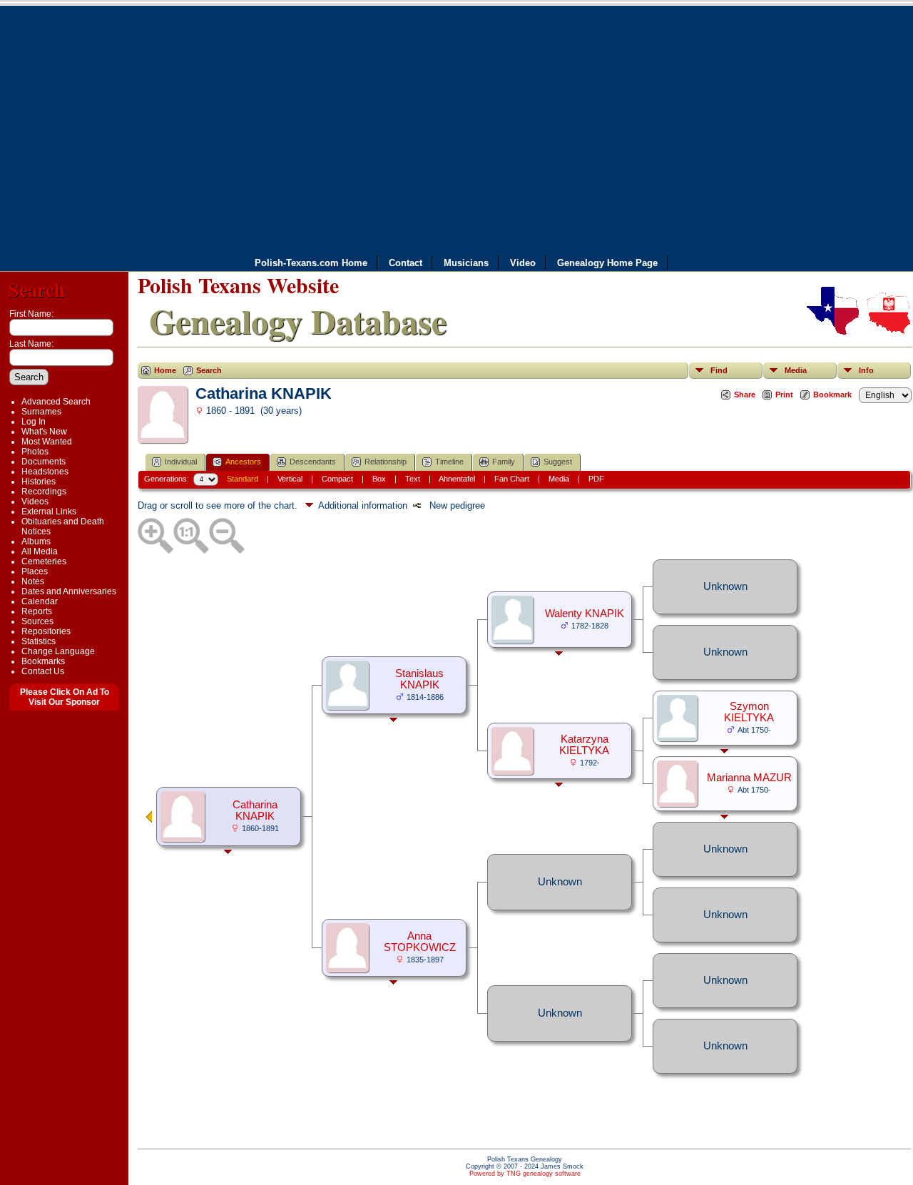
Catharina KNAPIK (255, 810)
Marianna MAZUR (749, 777)
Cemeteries (43, 561)
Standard (242, 478)
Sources (37, 621)
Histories (38, 482)
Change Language (58, 651)
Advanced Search (56, 402)
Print (784, 394)
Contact (405, 263)
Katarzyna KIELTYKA (584, 744)
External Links (48, 512)
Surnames (41, 412)
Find (719, 370)
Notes (32, 581)
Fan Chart (511, 478)
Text (412, 478)
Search (37, 289)
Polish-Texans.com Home (311, 263)
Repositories (46, 631)
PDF (596, 478)
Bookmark (832, 394)
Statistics (38, 641)
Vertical (289, 478)
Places (34, 571)
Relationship (385, 461)
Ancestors (243, 461)
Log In (33, 422)
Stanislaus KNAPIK (419, 679)
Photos (35, 452)
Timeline (449, 461)
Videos (35, 502)
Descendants (313, 461)
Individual (181, 461)
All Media (39, 551)
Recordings (43, 492)
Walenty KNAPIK (584, 613)
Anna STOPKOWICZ (420, 941)
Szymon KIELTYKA (749, 712)
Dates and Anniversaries (68, 591)
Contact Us (42, 671)
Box (379, 478)
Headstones (44, 472)
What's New (44, 432)
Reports (36, 611)
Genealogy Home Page (607, 263)
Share (744, 394)
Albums (36, 541)
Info (866, 370)
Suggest (558, 461)
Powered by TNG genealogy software (525, 1173)
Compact (337, 478)
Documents (43, 462)
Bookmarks (43, 661)
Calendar (39, 601)
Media (796, 370)
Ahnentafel (457, 478)
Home (165, 370)
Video (523, 263)
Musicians (466, 263)
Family (503, 461)
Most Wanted (46, 442)
